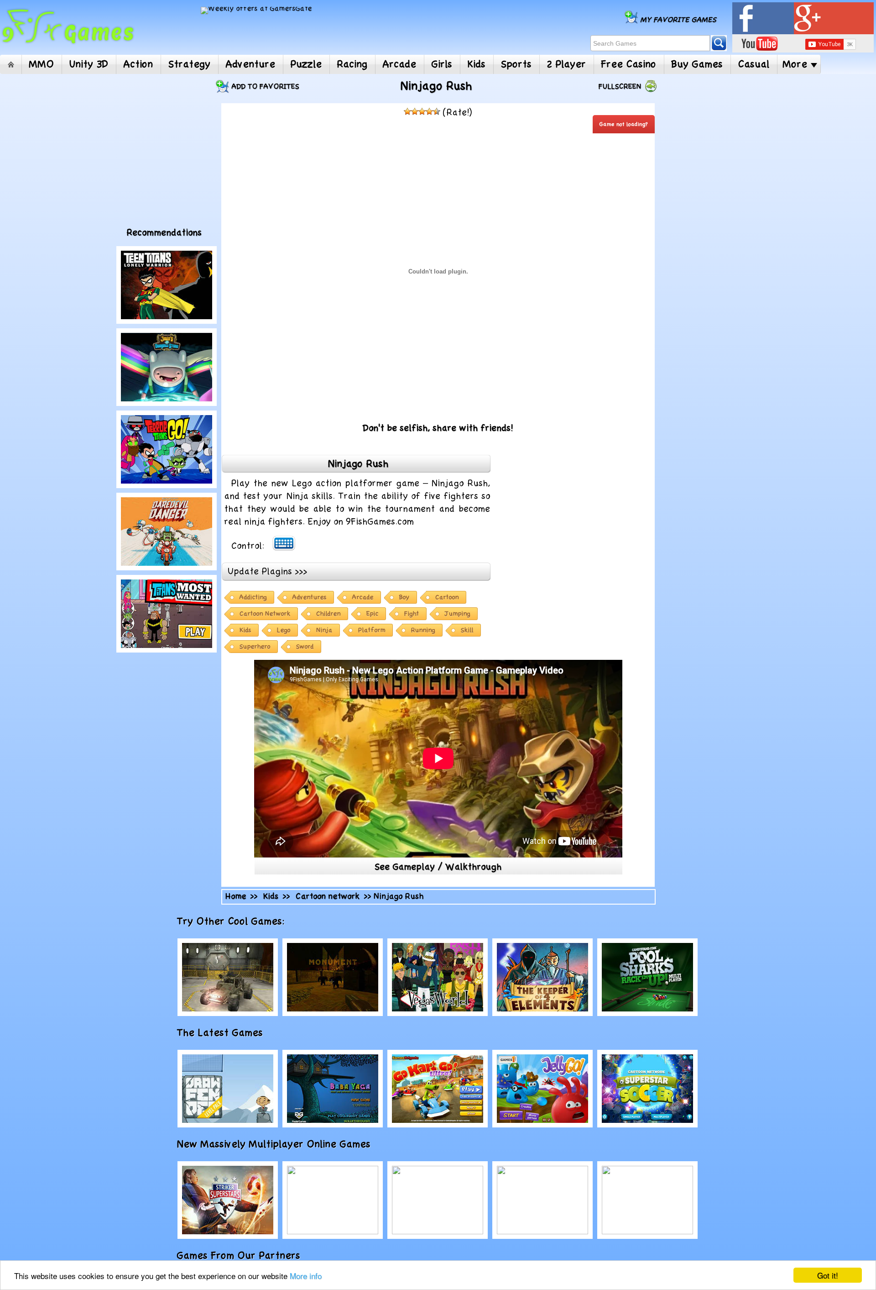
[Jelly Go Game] (542, 1088)
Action (138, 64)
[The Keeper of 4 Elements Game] (542, 977)
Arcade (400, 64)
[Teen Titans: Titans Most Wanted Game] (166, 613)
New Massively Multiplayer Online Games (284, 1144)
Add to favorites (265, 86)
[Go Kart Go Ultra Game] (437, 1088)
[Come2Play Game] (332, 1200)
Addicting (253, 597)
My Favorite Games (678, 20)
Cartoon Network (265, 614)
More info (306, 1275)
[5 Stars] (436, 111)
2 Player (566, 64)
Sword (305, 646)
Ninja (324, 630)
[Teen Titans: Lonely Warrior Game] (166, 285)
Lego (284, 630)
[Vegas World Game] (437, 977)
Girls (442, 64)
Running (423, 630)
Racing (352, 64)
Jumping (457, 614)
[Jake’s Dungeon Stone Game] (166, 367)
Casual (754, 64)
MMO (41, 64)
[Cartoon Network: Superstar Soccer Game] (647, 1088)
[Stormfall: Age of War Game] (542, 1200)
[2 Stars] (414, 111)
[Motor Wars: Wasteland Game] (227, 977)
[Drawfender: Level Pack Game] (227, 1088)
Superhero (255, 646)
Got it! (827, 1275)
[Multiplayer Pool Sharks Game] (647, 977)
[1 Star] (407, 111)
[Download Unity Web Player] (390, 570)
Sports (516, 64)
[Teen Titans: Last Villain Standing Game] (166, 449)
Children (328, 614)
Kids (477, 64)
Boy (404, 597)
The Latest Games (230, 1032)
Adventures (309, 597)
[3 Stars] (422, 111)
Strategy (189, 64)
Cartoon (447, 597)
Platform (372, 630)
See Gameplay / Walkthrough (438, 867)
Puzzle (306, 64)
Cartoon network (328, 896)
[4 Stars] (429, 111)
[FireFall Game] (647, 1200)
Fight (411, 614)
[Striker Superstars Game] (227, 1200)
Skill (467, 630)
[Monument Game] (332, 977)
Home (10, 64)
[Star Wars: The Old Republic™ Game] (437, 1200)
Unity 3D (89, 64)
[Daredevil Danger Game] (166, 531)
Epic (372, 614)
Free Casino (629, 64)
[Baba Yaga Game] (332, 1088)
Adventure (251, 64)
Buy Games (697, 64)
